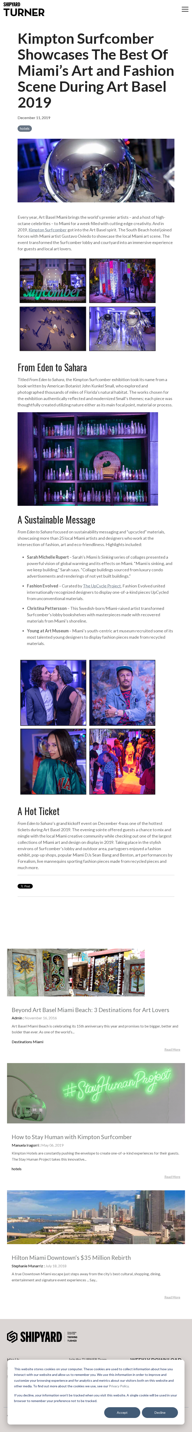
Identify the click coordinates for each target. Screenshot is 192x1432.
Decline (160, 1412)
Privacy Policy (119, 1386)
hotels (25, 129)
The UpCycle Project (102, 585)
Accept (122, 1412)
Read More (172, 1049)
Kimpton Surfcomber (48, 229)
